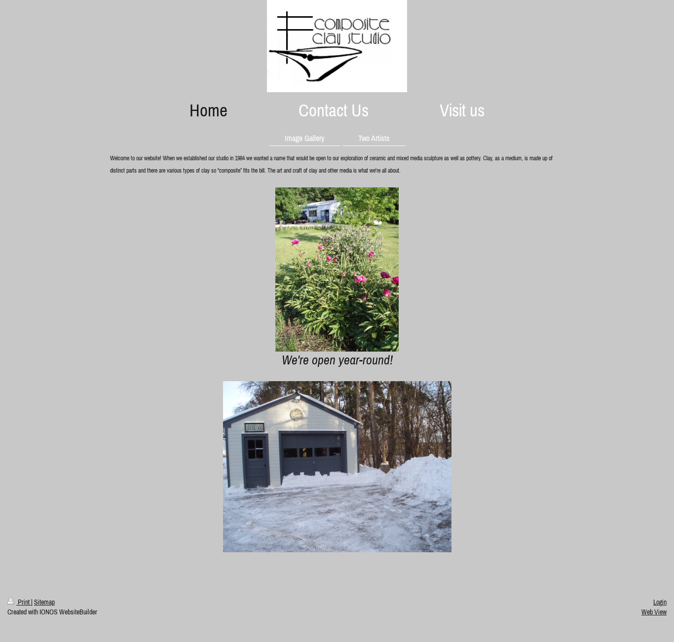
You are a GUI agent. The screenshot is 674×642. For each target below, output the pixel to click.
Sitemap (44, 602)
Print (23, 602)
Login (660, 602)
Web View (654, 612)
